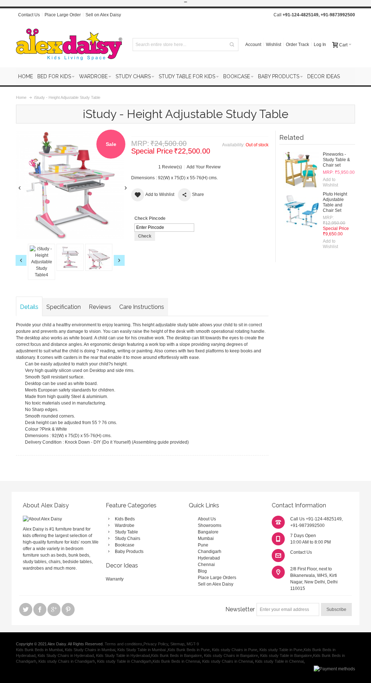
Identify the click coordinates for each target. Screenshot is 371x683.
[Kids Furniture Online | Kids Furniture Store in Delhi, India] (69, 44)
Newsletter (240, 609)
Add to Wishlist (330, 182)
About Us (207, 518)
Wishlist (273, 44)
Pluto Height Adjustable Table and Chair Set (335, 202)
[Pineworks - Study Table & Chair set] (301, 170)
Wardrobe (124, 525)
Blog (202, 571)
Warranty (115, 579)
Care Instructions (141, 306)
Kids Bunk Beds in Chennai (176, 661)
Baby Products (129, 551)
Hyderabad (209, 558)
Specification (63, 306)
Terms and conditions (123, 644)
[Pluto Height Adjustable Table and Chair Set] (301, 210)
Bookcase (124, 545)
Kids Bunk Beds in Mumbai (39, 650)
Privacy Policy (155, 644)
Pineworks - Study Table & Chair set (336, 160)
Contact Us (29, 14)
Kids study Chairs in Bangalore (231, 655)
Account (253, 44)
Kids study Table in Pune (281, 650)
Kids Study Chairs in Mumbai (90, 650)
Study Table (126, 532)
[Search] (232, 44)
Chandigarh (209, 551)
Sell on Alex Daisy (103, 14)
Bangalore (208, 532)
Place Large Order (63, 14)
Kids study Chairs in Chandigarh (66, 661)
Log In (320, 44)
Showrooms (209, 525)
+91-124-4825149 (300, 14)
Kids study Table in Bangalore (286, 655)
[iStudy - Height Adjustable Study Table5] (43, 257)
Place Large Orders (217, 577)
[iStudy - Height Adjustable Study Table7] (100, 262)
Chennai (206, 564)
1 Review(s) (170, 166)
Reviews (100, 306)
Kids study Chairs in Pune (234, 650)
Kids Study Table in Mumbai (142, 650)
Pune (203, 545)
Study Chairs (127, 538)
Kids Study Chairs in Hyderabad (66, 655)
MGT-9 (193, 644)
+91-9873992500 (338, 14)
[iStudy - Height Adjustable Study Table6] (72, 257)
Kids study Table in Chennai (279, 661)
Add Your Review (204, 166)
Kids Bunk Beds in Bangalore (176, 655)
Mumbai (206, 538)
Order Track (297, 44)
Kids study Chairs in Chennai (227, 661)
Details (29, 306)
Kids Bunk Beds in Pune (189, 650)
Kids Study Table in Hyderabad (123, 655)
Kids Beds (125, 518)
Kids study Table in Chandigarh (124, 661)
